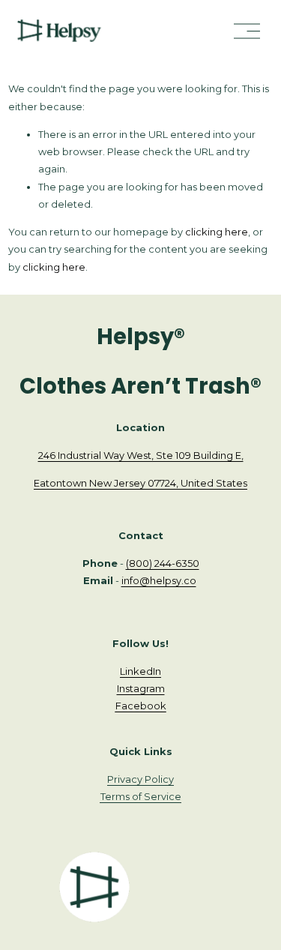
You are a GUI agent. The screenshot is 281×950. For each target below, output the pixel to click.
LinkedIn (140, 671)
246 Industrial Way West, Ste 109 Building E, (141, 455)
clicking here (216, 232)
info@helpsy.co (158, 580)
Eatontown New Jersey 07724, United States (140, 483)
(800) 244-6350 (162, 563)
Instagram (141, 688)
